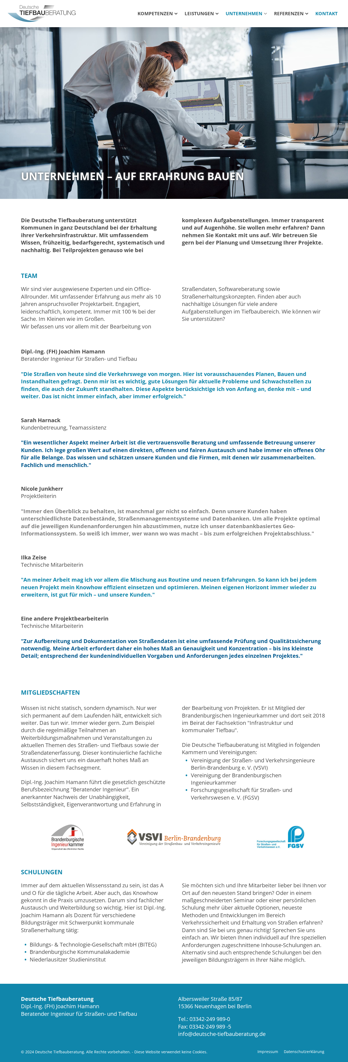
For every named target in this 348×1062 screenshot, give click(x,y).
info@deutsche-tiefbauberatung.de (222, 1034)
